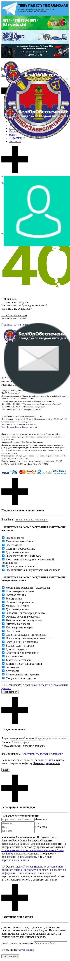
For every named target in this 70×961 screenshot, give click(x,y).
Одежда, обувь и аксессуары (23, 616)
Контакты (15, 141)
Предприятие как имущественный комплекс (33, 569)
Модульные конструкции (21, 678)
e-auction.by (36, 416)
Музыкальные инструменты (23, 674)
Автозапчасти (14, 656)
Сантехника (13, 631)
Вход (5, 769)
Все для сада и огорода (20, 645)
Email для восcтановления (17, 943)
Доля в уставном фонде (20, 566)
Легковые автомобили (19, 541)
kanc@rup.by (61, 396)
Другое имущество (17, 552)
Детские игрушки (16, 649)
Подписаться (10, 691)
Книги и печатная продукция (24, 663)
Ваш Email (7, 519)
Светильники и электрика (22, 641)
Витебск (10, 427)
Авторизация (26, 949)
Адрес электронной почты (17, 738)
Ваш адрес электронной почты (20, 815)
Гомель (18, 427)
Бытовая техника (16, 594)
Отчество (41, 826)
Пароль (5, 742)
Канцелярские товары (19, 627)
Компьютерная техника (20, 591)
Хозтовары (12, 670)
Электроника (14, 598)
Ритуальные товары (18, 623)
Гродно (25, 427)
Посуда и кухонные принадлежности (28, 638)
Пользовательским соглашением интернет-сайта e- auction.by (32, 868)
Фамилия (41, 819)
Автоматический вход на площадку (23, 745)
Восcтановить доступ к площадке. (43, 753)
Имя (38, 823)
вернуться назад (16, 318)
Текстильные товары (18, 660)
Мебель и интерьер (17, 605)
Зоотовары (12, 667)
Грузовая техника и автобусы (23, 555)
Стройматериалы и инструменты (26, 634)
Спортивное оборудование (22, 652)
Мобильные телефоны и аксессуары (28, 587)
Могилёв (33, 427)
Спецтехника (14, 545)
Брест (3, 427)
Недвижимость (15, 537)
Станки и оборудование (20, 548)
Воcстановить (10, 956)
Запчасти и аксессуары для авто (25, 613)
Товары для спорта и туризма (24, 620)
